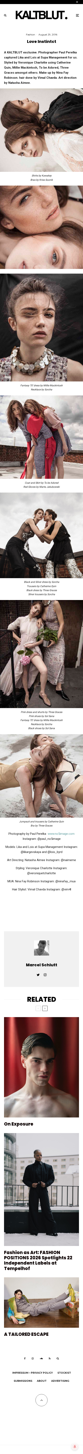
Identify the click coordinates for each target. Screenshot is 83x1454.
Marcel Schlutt (41, 965)
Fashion (30, 34)
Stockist (64, 1372)
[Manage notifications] (75, 1446)
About (42, 1380)
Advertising (60, 1380)
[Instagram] (33, 1358)
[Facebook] (25, 1358)
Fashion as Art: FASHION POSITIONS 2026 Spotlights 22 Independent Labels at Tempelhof (38, 1260)
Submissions (23, 1380)
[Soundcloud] (41, 1358)
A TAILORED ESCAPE (26, 1334)
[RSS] (50, 1358)
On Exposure (18, 1124)
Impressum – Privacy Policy (32, 1372)
